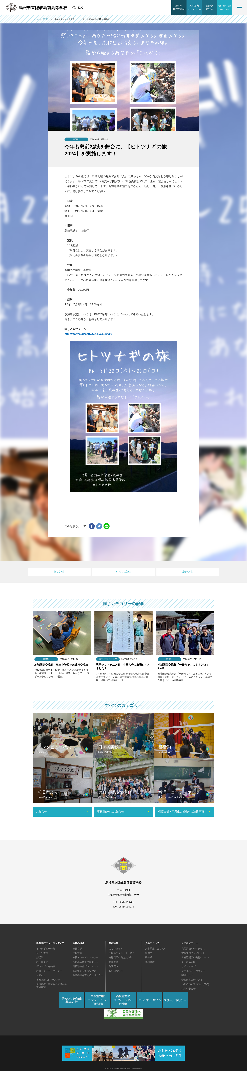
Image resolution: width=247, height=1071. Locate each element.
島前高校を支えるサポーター (88, 975)
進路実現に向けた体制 (120, 957)
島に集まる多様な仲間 (84, 970)
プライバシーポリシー (193, 970)
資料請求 (150, 962)
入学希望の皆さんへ (155, 948)
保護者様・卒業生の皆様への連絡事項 (51, 986)
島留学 (148, 953)
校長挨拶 (77, 953)
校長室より (42, 962)
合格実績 (113, 962)
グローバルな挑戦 (45, 966)
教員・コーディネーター (49, 970)
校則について (116, 970)
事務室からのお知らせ (48, 979)
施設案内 (113, 966)
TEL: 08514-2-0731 (123, 902)
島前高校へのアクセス (193, 948)
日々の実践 (42, 953)
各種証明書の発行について (195, 957)
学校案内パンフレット (193, 953)
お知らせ (41, 975)
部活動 (39, 957)
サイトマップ (188, 966)
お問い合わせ (188, 988)
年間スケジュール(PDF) (121, 953)
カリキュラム (116, 948)
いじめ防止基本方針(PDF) (195, 984)
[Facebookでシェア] (92, 526)
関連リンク (187, 975)
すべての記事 (123, 571)
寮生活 (148, 957)
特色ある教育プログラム (85, 962)
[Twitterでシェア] (99, 526)
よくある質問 (188, 962)
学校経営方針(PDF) (191, 979)
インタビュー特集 (45, 948)
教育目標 (77, 948)
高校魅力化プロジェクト (85, 966)
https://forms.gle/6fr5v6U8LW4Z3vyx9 (88, 334)
